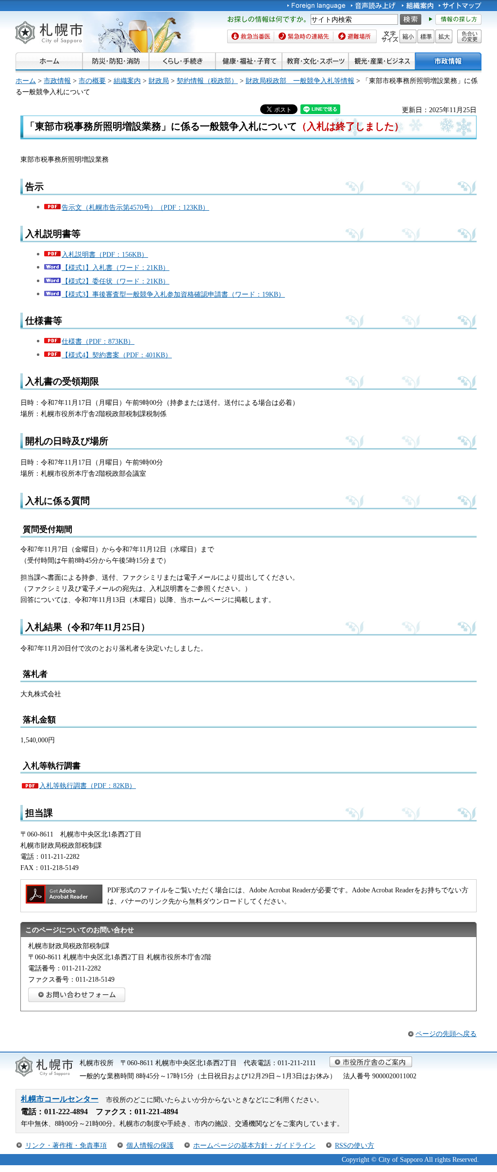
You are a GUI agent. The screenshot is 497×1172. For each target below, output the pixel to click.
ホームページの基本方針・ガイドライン (254, 1145)
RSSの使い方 (354, 1145)
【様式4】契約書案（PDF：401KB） (117, 355)
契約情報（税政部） (207, 80)
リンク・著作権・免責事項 (66, 1145)
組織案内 (127, 80)
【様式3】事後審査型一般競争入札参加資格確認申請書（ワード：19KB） (173, 294)
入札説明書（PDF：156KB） (105, 254)
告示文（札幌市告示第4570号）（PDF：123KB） (135, 207)
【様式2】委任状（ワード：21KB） (115, 281)
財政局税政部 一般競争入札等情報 (300, 80)
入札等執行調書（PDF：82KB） (87, 785)
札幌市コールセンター (60, 1099)
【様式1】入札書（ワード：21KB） (115, 267)
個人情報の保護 (150, 1145)
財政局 (159, 80)
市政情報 (57, 80)
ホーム (26, 80)
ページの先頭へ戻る (446, 1034)
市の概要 (92, 80)
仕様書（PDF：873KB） (98, 341)
